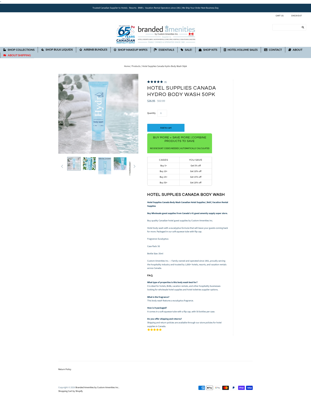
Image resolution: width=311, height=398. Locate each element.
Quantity (151, 113)
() (280, 15)
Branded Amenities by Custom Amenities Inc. (97, 387)
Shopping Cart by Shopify (70, 391)
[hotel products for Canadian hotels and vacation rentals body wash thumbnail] (74, 163)
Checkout (296, 15)
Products (136, 66)
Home (127, 66)
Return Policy (64, 369)
